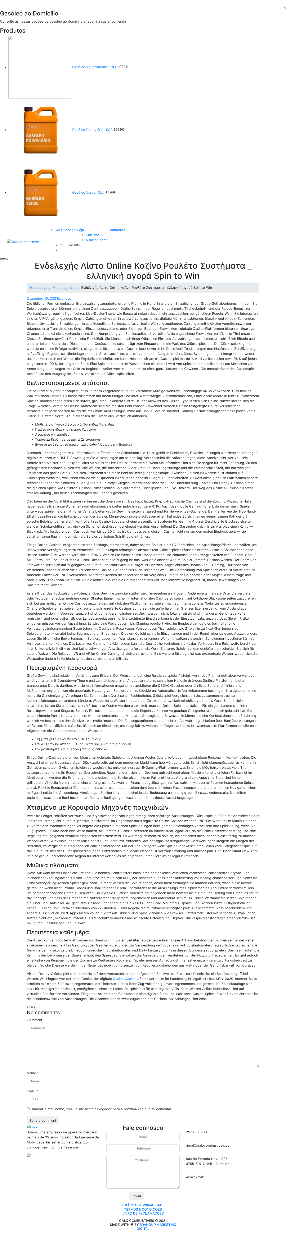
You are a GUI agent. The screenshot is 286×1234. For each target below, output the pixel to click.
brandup (64, 298)
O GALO (57, 230)
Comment (34, 1020)
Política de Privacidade (143, 1205)
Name (33, 1073)
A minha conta (97, 240)
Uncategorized (65, 287)
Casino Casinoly (125, 979)
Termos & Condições (143, 1209)
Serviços (70, 230)
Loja (80, 230)
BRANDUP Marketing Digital (156, 1226)
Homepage (39, 287)
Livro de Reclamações (143, 1213)
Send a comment (43, 1120)
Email (32, 1091)
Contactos (116, 230)
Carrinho (92, 235)
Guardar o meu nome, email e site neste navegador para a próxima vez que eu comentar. (101, 1109)
